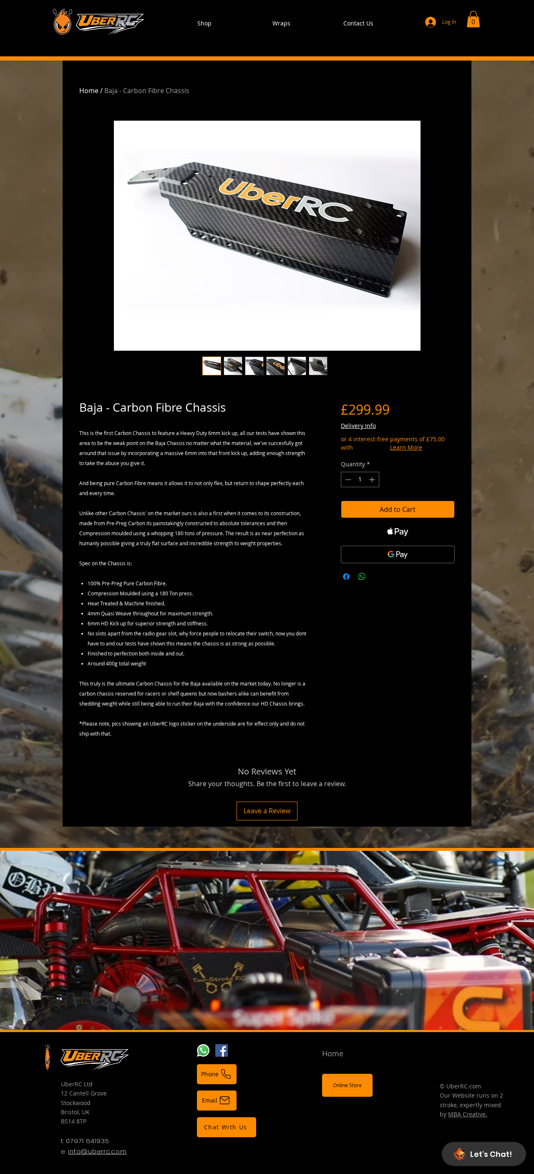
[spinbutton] (360, 479)
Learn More (406, 447)
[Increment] (373, 479)
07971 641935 (87, 1140)
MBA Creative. (467, 1114)
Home (88, 90)
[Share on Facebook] (346, 577)
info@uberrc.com (97, 1151)
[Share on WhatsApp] (362, 577)
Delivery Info (358, 426)
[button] (473, 19)
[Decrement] (347, 479)
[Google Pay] (398, 554)
